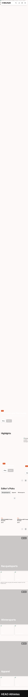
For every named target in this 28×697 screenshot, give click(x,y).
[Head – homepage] (8, 2)
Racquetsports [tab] (6, 492)
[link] (3, 420)
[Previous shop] (22, 480)
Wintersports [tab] (21, 492)
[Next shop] (25, 480)
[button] (15, 2)
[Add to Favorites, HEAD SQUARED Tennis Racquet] (14, 498)
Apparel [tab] (14, 492)
